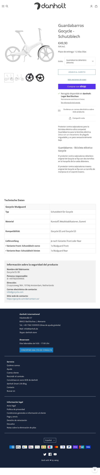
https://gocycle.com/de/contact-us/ (23, 298)
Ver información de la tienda (70, 103)
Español (48, 440)
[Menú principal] (3, 6)
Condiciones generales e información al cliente (26, 413)
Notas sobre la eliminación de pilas (21, 427)
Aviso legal (11, 405)
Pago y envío (12, 416)
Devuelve (11, 424)
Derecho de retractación (17, 420)
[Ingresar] (91, 6)
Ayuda (9, 369)
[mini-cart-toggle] (96, 6)
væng (56, 460)
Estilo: (60, 61)
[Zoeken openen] (7, 6)
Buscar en (11, 391)
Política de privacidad (16, 409)
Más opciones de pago (77, 79)
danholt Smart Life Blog (17, 383)
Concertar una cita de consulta (36, 350)
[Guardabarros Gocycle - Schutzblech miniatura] (9, 77)
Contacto (10, 387)
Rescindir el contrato (15, 376)
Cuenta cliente (13, 372)
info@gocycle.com (15, 292)
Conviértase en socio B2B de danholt (22, 380)
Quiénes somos (13, 365)
